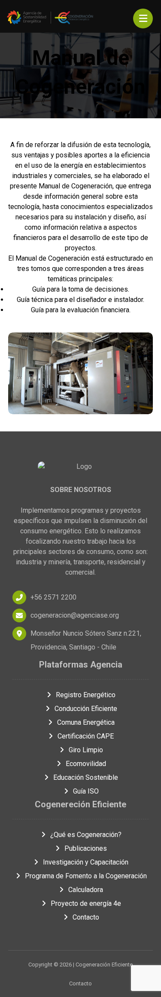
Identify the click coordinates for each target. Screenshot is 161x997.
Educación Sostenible (85, 777)
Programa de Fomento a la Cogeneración (86, 876)
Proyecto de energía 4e (86, 903)
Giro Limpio (86, 750)
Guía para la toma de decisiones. (80, 289)
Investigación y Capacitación (85, 862)
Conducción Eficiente (86, 709)
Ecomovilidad (86, 764)
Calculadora (85, 890)
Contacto (86, 917)
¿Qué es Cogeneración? (86, 835)
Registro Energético (85, 695)
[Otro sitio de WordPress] (51, 17)
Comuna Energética (86, 722)
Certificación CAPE (86, 736)
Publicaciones (85, 848)
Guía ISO (86, 791)
